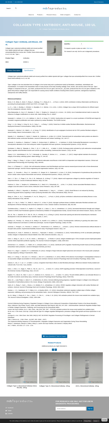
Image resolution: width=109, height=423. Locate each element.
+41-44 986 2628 (18, 2)
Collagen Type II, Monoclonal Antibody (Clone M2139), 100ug (22, 386)
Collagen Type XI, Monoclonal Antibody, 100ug (54, 386)
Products (40, 14)
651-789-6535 (8, 2)
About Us (31, 14)
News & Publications (99, 2)
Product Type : (10, 58)
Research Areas (51, 14)
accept (96, 421)
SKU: (7, 62)
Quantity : (67, 44)
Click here (89, 48)
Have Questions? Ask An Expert (55, 336)
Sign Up (90, 408)
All (40, 29)
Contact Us (77, 14)
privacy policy (87, 421)
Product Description (13, 70)
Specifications (28, 70)
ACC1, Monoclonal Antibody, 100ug (87, 386)
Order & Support (65, 14)
